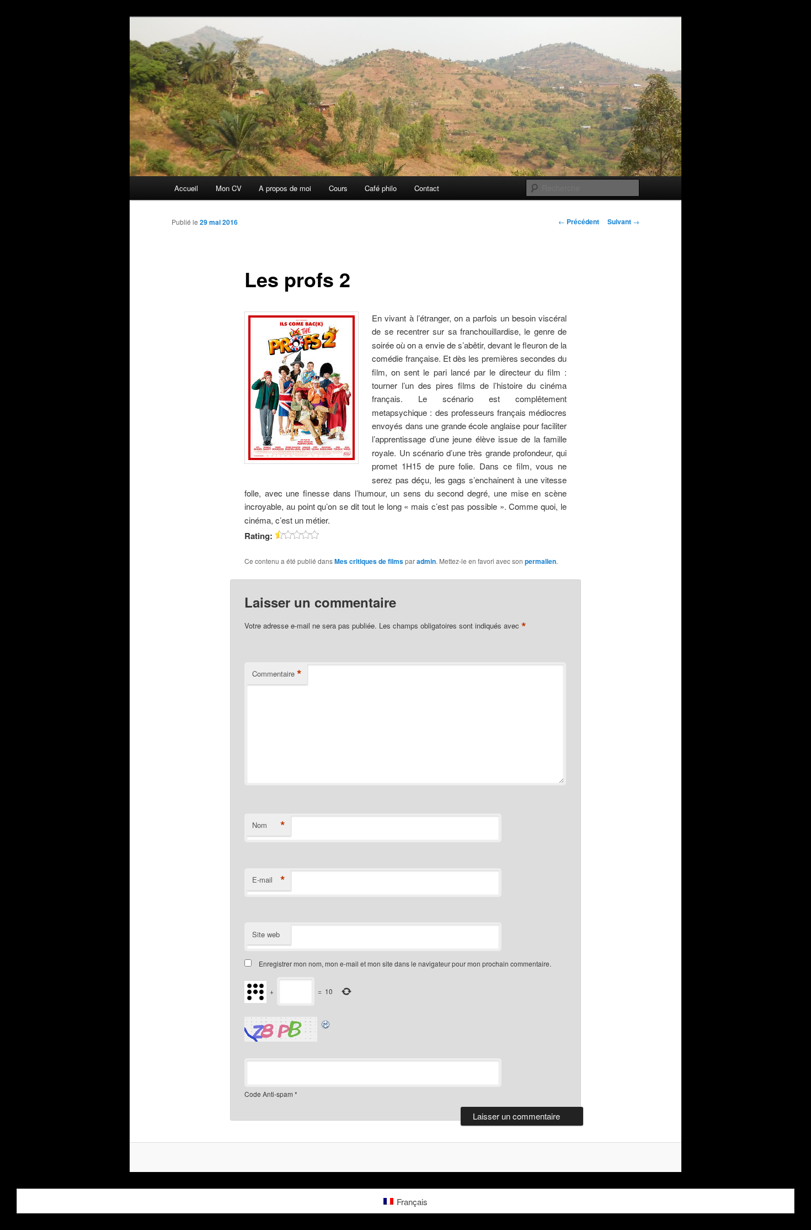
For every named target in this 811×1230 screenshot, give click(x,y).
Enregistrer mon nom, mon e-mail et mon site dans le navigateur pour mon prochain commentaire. (405, 963)
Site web (266, 934)
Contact (426, 188)
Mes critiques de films (368, 561)
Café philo (381, 188)
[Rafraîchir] (326, 1023)
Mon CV (229, 188)
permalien (540, 561)
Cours (338, 188)
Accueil (186, 188)
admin (426, 561)
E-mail (268, 880)
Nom (268, 825)
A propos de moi (285, 188)
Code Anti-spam (268, 1094)
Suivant (623, 221)
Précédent (578, 221)
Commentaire (277, 674)
